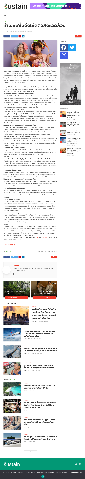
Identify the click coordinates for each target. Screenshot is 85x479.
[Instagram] (64, 55)
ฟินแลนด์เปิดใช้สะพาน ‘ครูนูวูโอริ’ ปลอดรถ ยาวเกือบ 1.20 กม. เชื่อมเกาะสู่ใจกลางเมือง (40, 422)
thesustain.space (9, 244)
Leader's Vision (28, 363)
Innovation (35, 15)
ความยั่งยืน (44, 237)
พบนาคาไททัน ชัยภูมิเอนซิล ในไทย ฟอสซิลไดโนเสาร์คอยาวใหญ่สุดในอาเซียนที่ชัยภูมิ (40, 349)
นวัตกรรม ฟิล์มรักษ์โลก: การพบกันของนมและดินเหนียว (74, 131)
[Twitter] (72, 47)
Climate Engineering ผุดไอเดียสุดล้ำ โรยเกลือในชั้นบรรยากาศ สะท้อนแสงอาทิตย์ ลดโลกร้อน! (39, 333)
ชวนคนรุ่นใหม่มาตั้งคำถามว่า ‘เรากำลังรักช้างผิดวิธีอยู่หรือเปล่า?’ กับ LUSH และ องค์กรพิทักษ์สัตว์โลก (40, 405)
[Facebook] (64, 47)
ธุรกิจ (37, 237)
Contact (59, 15)
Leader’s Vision (25, 15)
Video (52, 15)
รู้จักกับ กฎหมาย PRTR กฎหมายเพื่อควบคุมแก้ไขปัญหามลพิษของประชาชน (39, 366)
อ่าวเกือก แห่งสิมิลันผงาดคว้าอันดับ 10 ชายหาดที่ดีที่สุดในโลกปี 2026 (39, 386)
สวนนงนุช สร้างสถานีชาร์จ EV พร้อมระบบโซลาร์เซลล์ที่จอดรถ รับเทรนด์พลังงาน (40, 438)
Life (48, 15)
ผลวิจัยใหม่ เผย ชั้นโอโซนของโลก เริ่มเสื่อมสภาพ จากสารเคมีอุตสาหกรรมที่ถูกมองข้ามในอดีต (44, 314)
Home (10, 15)
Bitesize (42, 15)
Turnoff (11, 31)
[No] (83, 474)
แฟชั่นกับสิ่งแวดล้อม (52, 251)
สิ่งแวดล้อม (44, 251)
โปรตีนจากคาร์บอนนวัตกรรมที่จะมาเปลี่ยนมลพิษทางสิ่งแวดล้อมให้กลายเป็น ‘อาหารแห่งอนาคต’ (74, 151)
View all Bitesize (29, 452)
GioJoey (35, 321)
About (16, 15)
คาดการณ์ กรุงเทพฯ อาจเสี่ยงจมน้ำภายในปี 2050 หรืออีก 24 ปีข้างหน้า (73, 124)
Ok (43, 476)
